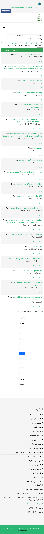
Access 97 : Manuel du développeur (28, 54)
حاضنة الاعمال (36, 469)
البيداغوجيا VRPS (35, 448)
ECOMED (37, 477)
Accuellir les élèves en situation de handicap (25, 234)
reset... (26, 39)
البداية (22, 318)
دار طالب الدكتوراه (34, 461)
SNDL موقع (37, 431)
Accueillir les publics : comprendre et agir (26, 208)
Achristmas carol (35, 246)
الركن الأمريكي (36, 473)
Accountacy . (35, 148)
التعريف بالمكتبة (35, 415)
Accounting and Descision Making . (26, 184)
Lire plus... (38, 61)
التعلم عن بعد (36, 465)
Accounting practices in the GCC (29, 196)
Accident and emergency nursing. (27, 93)
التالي (22, 379)
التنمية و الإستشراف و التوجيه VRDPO (28, 452)
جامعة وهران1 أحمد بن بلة (32, 440)
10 (23, 364)
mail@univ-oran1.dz (32, 8)
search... (36, 39)
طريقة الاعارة (36, 423)
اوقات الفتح (37, 427)
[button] (39, 529)
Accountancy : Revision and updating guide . (23, 172)
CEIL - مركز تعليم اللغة (33, 481)
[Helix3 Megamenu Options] (4, 26)
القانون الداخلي (36, 419)
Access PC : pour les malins (31, 81)
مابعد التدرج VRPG (35, 444)
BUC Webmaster (22, 531)
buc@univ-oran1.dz (31, 504)
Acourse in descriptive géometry (29, 270)
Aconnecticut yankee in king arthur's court (25, 258)
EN (32, 5)
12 (23, 374)
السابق (22, 323)
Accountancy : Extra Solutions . (28, 160)
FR (35, 5)
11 (23, 369)
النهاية (22, 384)
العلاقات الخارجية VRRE (33, 456)
